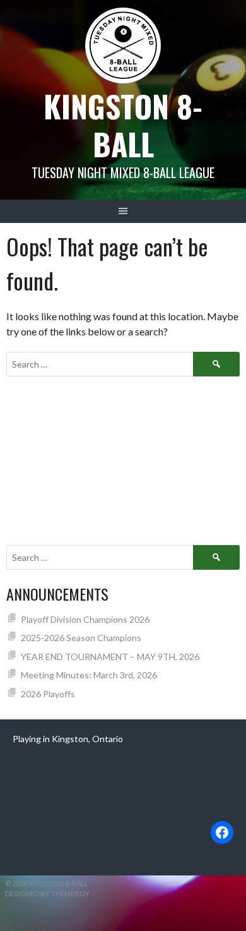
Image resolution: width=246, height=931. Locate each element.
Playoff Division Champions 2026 (85, 619)
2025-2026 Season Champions (81, 637)
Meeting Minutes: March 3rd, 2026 (89, 675)
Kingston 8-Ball (123, 124)
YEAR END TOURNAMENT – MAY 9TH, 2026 (110, 656)
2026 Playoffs (48, 693)
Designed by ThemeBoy (47, 893)
